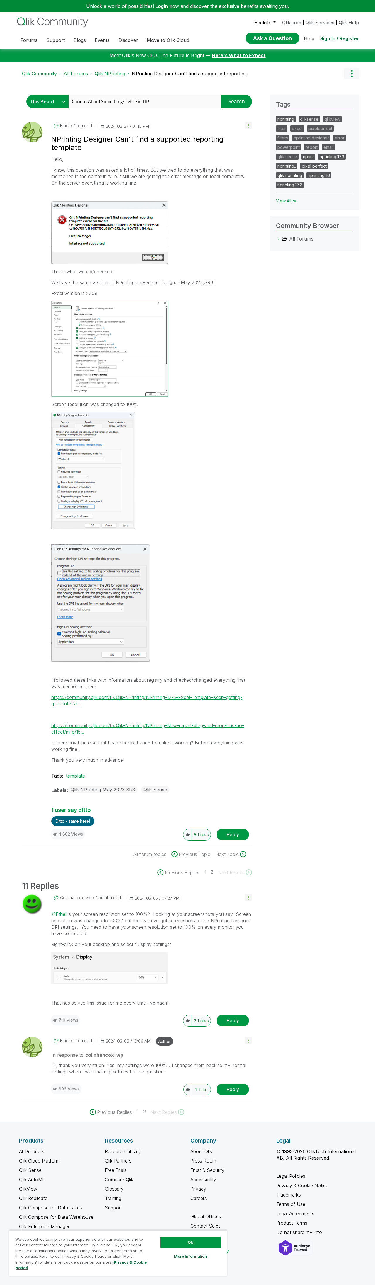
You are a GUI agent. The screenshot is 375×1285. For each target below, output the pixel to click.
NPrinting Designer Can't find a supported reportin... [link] (190, 73)
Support (113, 1208)
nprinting (285, 119)
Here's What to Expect (239, 55)
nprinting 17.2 (289, 184)
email (328, 147)
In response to (87, 1055)
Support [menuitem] (55, 40)
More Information (190, 1256)
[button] (248, 125)
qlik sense (287, 156)
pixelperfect (320, 128)
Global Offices (205, 1216)
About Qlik (201, 1151)
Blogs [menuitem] (80, 40)
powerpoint (288, 147)
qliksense (309, 119)
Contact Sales (205, 1226)
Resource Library (123, 1151)
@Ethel (58, 914)
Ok (190, 1242)
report (312, 147)
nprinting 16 (319, 175)
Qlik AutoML (32, 1179)
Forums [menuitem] (29, 40)
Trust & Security (207, 1170)
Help (309, 38)
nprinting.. (286, 165)
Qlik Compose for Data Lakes (50, 1208)
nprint (308, 156)
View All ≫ (286, 200)
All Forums (76, 73)
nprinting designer (311, 137)
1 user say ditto (71, 810)
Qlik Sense (155, 789)
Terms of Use (290, 1204)
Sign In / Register (339, 38)
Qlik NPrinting (110, 73)
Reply (232, 834)
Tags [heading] (283, 104)
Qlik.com (291, 22)
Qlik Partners (118, 1161)
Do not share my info (299, 1232)
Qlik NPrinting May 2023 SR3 (103, 789)
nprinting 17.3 (332, 156)
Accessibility (203, 1179)
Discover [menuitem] (128, 40)
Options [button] (351, 73)
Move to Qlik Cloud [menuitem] (168, 40)
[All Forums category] (279, 239)
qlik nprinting (289, 175)
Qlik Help (349, 22)
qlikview (332, 119)
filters (282, 137)
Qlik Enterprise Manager (44, 1226)
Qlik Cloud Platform (39, 1161)
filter (281, 128)
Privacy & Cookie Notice (302, 1185)
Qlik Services (320, 22)
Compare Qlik (119, 1179)
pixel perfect (314, 165)
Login (161, 6)
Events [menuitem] (102, 40)
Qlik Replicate (33, 1198)
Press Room (203, 1161)
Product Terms (291, 1223)
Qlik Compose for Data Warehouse (56, 1217)
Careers (198, 1198)
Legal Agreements (295, 1213)
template (75, 776)
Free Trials (116, 1170)
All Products (31, 1151)
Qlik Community (39, 73)
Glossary (114, 1189)
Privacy (198, 1189)
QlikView (28, 1189)
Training (113, 1198)
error (340, 137)
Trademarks (288, 1195)
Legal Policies (290, 1176)
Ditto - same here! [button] (73, 821)
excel (297, 128)
